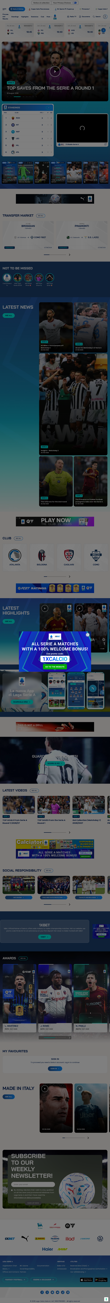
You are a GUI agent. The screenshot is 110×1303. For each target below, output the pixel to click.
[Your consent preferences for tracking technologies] (106, 1299)
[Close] (87, 634)
